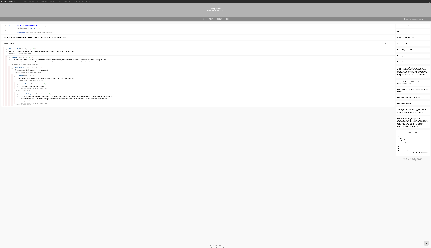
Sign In (408, 19)
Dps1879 (32, 28)
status (419, 160)
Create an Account (417, 19)
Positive (81, 1)
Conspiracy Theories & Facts (215, 11)
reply (29, 53)
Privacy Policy (418, 158)
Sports (59, 1)
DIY (70, 1)
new (211, 19)
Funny (37, 1)
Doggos (400, 137)
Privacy (88, 1)
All (20, 1)
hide (35, 32)
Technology (44, 1)
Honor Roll (400, 62)
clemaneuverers (403, 145)
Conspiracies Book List (405, 44)
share (27, 32)
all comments (43, 37)
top (227, 19)
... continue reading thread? (23, 90)
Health (75, 1)
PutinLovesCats (403, 143)
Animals (52, 1)
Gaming (65, 1)
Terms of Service (408, 158)
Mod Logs (400, 56)
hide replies (49, 32)
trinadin (400, 141)
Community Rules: (403, 82)
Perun (400, 149)
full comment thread (58, 37)
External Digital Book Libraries (407, 50)
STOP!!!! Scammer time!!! (27, 26)
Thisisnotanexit (403, 151)
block (43, 32)
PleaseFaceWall (14, 49)
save (31, 32)
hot (203, 19)
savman (15, 57)
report (39, 32)
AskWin (31, 1)
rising (219, 19)
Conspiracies (215, 9)
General (25, 1)
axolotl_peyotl (402, 139)
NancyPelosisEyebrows (28, 94)
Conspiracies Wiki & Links (405, 38)
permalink (12, 53)
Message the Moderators (420, 152)
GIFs (398, 32)
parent (20, 64)
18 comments (21, 32)
